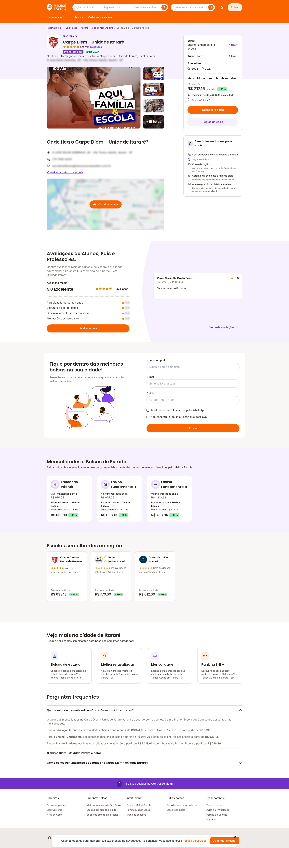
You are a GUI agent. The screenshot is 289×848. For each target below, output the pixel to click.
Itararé (84, 27)
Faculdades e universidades (181, 805)
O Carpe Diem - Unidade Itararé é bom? (74, 753)
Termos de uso (214, 805)
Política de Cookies (216, 814)
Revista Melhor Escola (139, 809)
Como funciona (56, 17)
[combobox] (87, 7)
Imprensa (211, 819)
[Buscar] (164, 7)
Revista (79, 17)
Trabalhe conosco (136, 814)
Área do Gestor (55, 814)
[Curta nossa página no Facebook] (49, 838)
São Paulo (71, 27)
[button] (145, 784)
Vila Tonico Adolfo (102, 27)
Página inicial (54, 27)
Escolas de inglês (175, 809)
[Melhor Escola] (57, 7)
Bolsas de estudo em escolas (102, 814)
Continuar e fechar (224, 840)
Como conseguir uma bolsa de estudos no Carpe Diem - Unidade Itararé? (97, 763)
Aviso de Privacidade (217, 809)
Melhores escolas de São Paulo (104, 805)
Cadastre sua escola (100, 17)
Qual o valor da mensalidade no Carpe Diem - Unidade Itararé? (90, 710)
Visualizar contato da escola (65, 172)
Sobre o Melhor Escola (139, 805)
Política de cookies (195, 840)
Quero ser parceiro (57, 805)
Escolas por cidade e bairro (101, 809)
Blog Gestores (54, 809)
